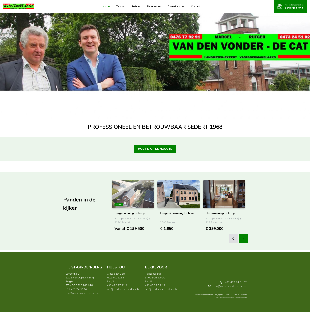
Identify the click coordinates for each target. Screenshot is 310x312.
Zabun (236, 294)
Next (243, 238)
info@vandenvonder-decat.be (82, 293)
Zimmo (244, 294)
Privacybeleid (241, 297)
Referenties (154, 6)
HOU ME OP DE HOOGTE (155, 149)
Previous (233, 238)
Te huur (136, 6)
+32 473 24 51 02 (76, 289)
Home (106, 6)
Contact (195, 6)
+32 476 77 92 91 (118, 285)
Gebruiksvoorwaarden (224, 297)
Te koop (120, 6)
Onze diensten (176, 6)
